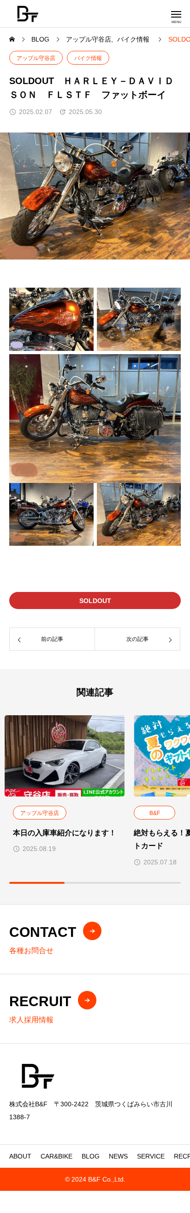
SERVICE (151, 1156)
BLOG (91, 1156)
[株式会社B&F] (28, 13)
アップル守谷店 (36, 58)
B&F (154, 813)
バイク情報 (88, 58)
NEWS (118, 1156)
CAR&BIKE (56, 1156)
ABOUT (20, 1156)
